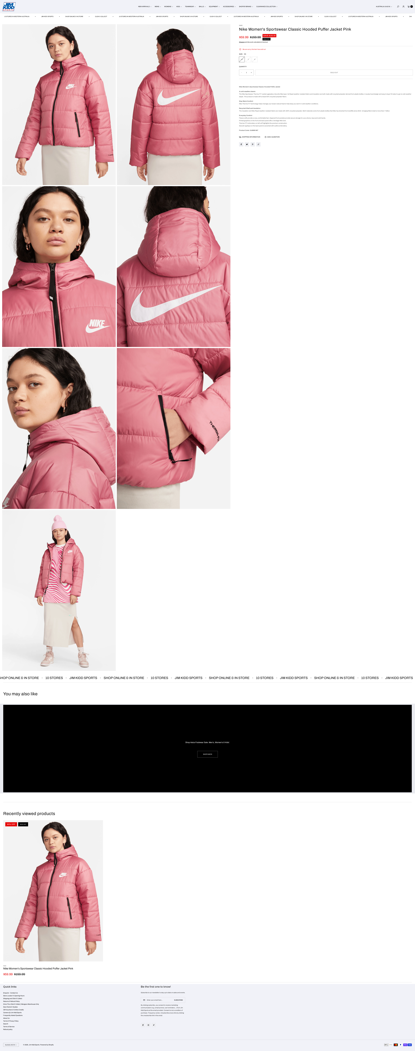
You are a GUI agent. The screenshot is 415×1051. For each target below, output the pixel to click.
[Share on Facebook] (241, 144)
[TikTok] (154, 1025)
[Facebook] (143, 1025)
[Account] (403, 6)
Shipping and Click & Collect (12, 998)
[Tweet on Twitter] (247, 144)
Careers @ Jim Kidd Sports (12, 1012)
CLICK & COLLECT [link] (93, 16)
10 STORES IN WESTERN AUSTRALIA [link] (123, 16)
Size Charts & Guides (10, 1007)
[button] (144, 6)
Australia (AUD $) (383, 6)
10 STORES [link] (58, 678)
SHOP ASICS (207, 754)
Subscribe (178, 1000)
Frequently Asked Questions (12, 1015)
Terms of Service (8, 1026)
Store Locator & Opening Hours (13, 996)
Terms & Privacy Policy (10, 1021)
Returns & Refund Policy (11, 1001)
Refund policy (7, 1029)
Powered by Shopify (47, 1045)
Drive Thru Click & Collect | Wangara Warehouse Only (21, 1004)
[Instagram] (148, 1025)
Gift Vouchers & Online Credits (13, 1010)
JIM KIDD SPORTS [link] (39, 16)
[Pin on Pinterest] (253, 144)
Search (5, 1024)
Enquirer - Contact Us (10, 993)
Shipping (241, 42)
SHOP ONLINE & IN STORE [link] (66, 16)
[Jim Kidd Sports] (9, 7)
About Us (6, 1018)
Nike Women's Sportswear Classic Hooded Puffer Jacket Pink (38, 968)
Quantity (243, 66)
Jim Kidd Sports (34, 1045)
